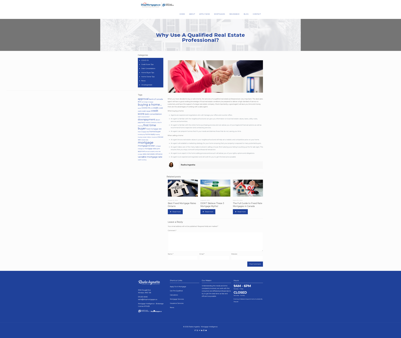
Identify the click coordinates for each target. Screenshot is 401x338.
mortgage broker (146, 145)
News (143, 81)
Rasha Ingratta (188, 165)
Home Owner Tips (148, 77)
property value (154, 151)
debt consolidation (153, 114)
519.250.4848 (143, 297)
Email (201, 254)
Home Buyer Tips (147, 73)
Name (170, 254)
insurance (154, 137)
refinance (158, 154)
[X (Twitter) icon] (197, 330)
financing (140, 125)
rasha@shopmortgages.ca (147, 299)
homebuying (141, 134)
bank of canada (156, 99)
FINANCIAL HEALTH (156, 122)
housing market (142, 137)
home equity (150, 134)
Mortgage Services (177, 299)
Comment (172, 230)
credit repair (146, 111)
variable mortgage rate (150, 157)
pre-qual (147, 151)
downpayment (146, 119)
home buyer (155, 131)
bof (143, 102)
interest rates (144, 140)
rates (144, 154)
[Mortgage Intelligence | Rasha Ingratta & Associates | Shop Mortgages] (157, 4)
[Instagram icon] (204, 330)
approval (143, 98)
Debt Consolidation (148, 68)
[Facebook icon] (195, 330)
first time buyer (147, 126)
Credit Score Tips (147, 64)
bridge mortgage (148, 102)
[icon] (206, 330)
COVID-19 (144, 60)
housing (157, 134)
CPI (151, 108)
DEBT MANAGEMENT (144, 117)
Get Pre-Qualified (176, 291)
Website (234, 254)
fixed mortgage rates (143, 131)
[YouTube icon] (199, 330)
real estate (151, 154)
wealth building (142, 160)
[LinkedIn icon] (201, 330)
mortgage (145, 142)
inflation (149, 137)
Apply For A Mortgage (178, 287)
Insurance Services (176, 303)
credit (155, 108)
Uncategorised (146, 85)
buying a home (149, 104)
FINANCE (147, 122)
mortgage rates (151, 149)
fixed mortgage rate (154, 129)
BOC (139, 102)
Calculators (174, 295)
